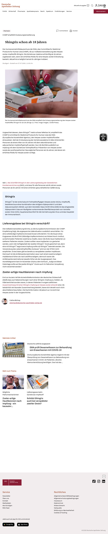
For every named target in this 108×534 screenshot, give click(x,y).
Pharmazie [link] (7, 31)
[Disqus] (40, 440)
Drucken (75, 31)
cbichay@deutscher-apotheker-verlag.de (25, 303)
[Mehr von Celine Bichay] (5, 301)
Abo (100, 11)
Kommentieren (63, 31)
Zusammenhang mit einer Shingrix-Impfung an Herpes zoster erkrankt (30, 285)
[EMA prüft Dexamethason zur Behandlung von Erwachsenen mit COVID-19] (14, 353)
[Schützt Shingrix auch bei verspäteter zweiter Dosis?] (37, 382)
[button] (10, 5)
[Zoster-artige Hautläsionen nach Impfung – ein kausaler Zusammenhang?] (13, 382)
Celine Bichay (14, 300)
